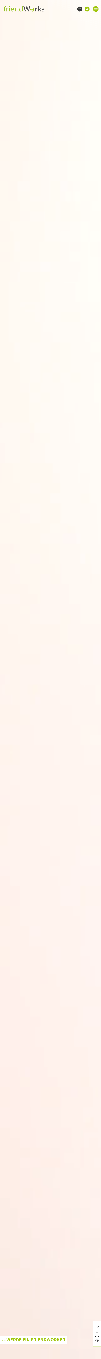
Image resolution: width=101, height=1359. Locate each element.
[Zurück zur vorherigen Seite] (97, 1326)
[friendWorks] (24, 9)
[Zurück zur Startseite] (97, 1331)
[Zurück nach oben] (97, 1336)
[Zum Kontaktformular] (97, 1341)
